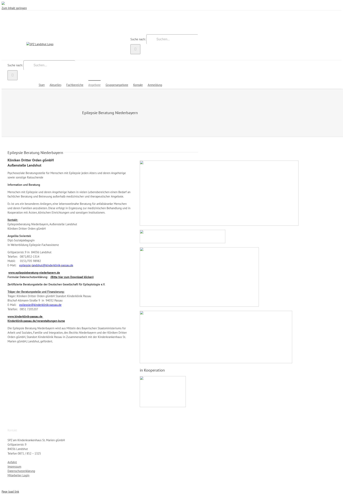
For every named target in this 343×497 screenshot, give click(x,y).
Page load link (10, 491)
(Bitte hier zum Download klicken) (72, 277)
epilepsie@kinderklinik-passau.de (40, 305)
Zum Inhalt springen (14, 8)
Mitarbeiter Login (18, 475)
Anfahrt (12, 462)
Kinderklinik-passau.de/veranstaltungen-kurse (36, 321)
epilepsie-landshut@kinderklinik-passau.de (46, 265)
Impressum (14, 466)
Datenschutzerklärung (21, 471)
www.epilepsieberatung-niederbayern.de (34, 273)
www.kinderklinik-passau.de (25, 316)
